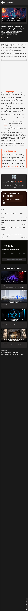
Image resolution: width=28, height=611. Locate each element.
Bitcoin (8, 110)
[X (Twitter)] (13, 187)
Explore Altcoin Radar (6, 354)
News (3, 34)
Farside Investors (10, 91)
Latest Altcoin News (6, 352)
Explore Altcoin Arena (18, 354)
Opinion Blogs (15, 352)
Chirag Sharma (10, 181)
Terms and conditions (13, 166)
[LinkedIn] (15, 187)
